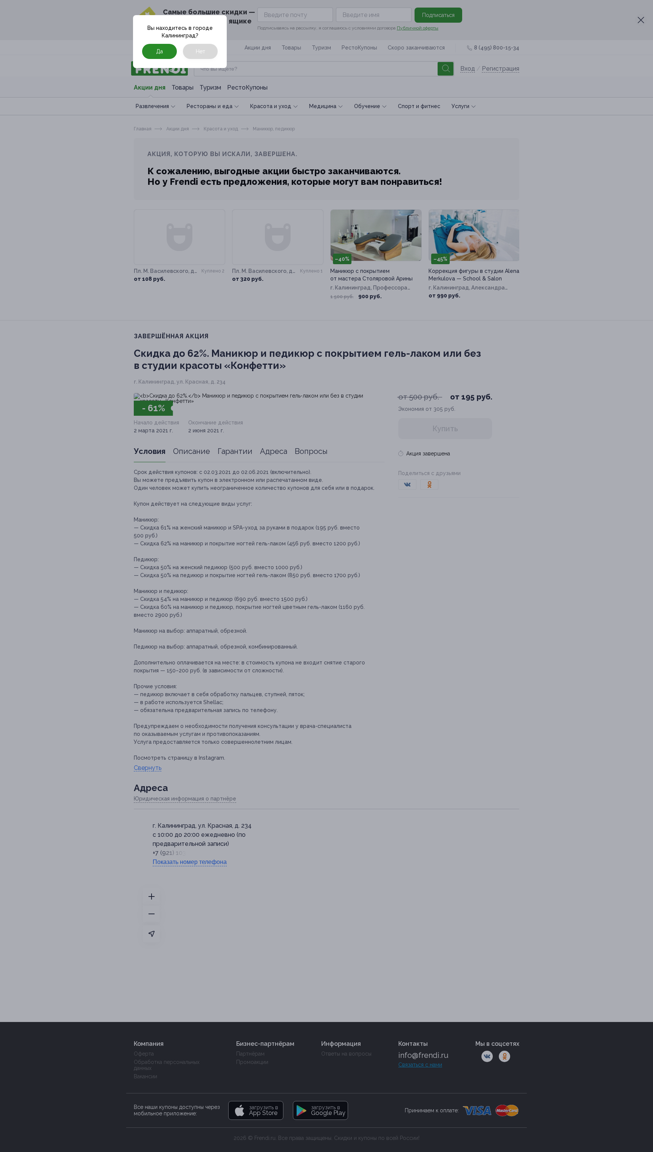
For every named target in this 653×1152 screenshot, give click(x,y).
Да (159, 51)
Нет (200, 51)
